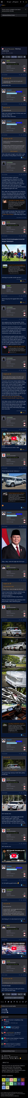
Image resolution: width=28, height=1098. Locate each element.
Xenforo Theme (7, 1094)
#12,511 (24, 526)
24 (21, 228)
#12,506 (24, 296)
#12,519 (24, 939)
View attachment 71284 (8, 586)
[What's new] (20, 2)
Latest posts (4, 1017)
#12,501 (24, 74)
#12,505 (24, 236)
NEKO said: (5, 107)
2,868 (24, 228)
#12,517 (24, 880)
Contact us (5, 1057)
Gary (4, 53)
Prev (8, 56)
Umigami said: (6, 78)
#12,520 (24, 975)
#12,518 (24, 900)
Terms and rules (14, 1057)
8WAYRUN (17, 1095)
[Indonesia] (2, 49)
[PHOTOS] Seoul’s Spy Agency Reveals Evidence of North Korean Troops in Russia (13, 397)
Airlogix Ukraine (22, 6)
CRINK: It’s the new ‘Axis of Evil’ (16, 346)
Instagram (4, 1012)
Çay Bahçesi (13, 1032)
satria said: (5, 757)
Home (17, 1058)
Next (19, 56)
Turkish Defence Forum (9, 1035)
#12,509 (24, 429)
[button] (1, 2)
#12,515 (24, 792)
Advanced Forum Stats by (13, 1093)
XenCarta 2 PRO (4, 1095)
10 (21, 96)
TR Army (6, 1041)
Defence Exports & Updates (13, 1044)
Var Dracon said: (7, 978)
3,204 (24, 67)
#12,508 (24, 370)
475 (24, 290)
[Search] (23, 2)
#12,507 (24, 319)
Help (13, 1058)
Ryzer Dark (7, 1055)
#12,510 (24, 468)
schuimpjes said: (7, 138)
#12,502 (24, 104)
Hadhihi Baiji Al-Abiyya (7, 214)
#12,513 (24, 620)
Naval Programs (13, 1027)
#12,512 (24, 580)
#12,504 (24, 174)
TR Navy (6, 1024)
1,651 (24, 166)
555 (24, 894)
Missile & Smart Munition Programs (15, 1038)
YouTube (3, 1011)
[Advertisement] (14, 32)
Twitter (3, 1009)
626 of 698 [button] (14, 56)
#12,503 (24, 135)
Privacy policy (6, 1058)
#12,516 (24, 843)
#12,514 (24, 753)
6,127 (24, 96)
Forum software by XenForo (12, 1092)
